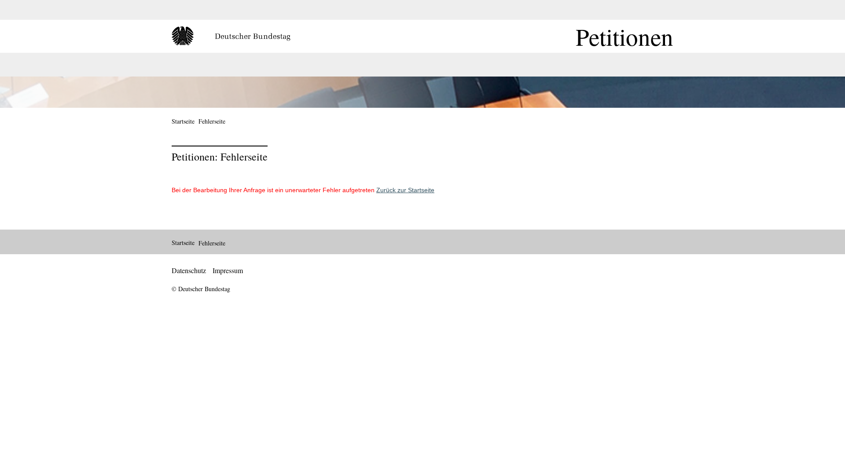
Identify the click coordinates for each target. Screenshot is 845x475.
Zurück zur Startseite (405, 190)
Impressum (228, 270)
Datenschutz (189, 270)
